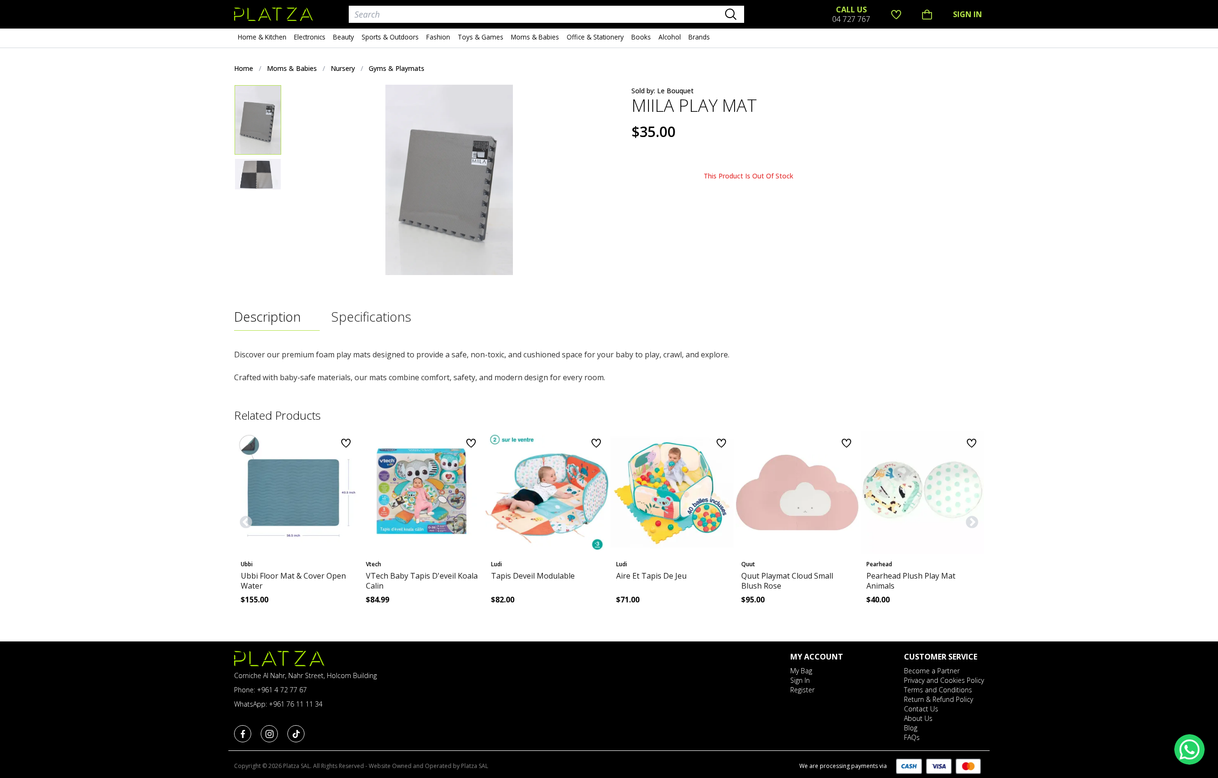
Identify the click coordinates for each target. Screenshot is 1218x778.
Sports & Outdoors (390, 36)
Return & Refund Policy (938, 699)
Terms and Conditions (938, 689)
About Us (918, 718)
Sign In (800, 680)
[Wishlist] (896, 14)
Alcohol (669, 36)
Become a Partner (932, 670)
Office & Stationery (595, 36)
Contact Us (921, 708)
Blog (910, 727)
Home (243, 68)
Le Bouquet (675, 90)
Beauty (343, 36)
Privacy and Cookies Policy (944, 680)
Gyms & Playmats (396, 68)
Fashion (438, 36)
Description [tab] (267, 316)
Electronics (309, 36)
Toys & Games (480, 36)
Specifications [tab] (371, 316)
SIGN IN (967, 14)
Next (969, 520)
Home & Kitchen (262, 36)
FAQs (912, 737)
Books (641, 36)
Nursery (343, 68)
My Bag (801, 670)
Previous (243, 520)
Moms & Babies (535, 36)
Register (802, 689)
